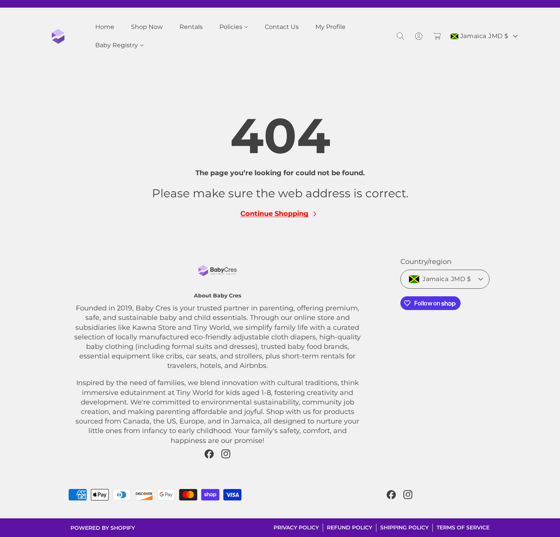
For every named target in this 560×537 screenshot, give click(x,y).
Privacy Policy (296, 527)
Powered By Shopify (102, 527)
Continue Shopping (274, 213)
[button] (233, 27)
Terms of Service (463, 527)
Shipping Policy (404, 527)
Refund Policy (349, 527)
